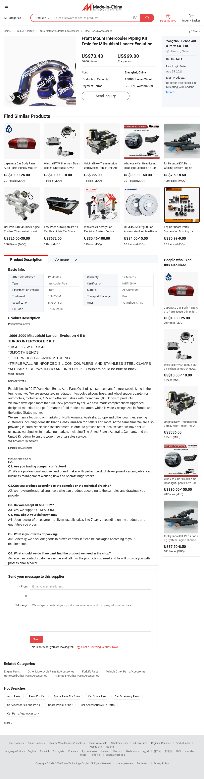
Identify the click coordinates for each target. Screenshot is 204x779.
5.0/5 (179, 58)
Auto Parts (14, 696)
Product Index (183, 743)
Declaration (143, 763)
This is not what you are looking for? (52, 647)
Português (58, 751)
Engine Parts (12, 671)
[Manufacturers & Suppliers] (102, 7)
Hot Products (16, 743)
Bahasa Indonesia (115, 754)
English (32, 751)
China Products (36, 743)
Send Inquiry (106, 96)
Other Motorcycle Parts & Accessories (51, 671)
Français (73, 751)
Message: (21, 605)
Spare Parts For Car (60, 705)
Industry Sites (139, 743)
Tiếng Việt (95, 754)
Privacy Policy (161, 763)
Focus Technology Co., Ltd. (76, 763)
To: (26, 596)
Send (36, 639)
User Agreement (124, 763)
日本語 (168, 751)
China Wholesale (98, 743)
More (169, 92)
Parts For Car (37, 696)
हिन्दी (178, 751)
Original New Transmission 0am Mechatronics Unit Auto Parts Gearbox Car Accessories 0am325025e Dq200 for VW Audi (181, 424)
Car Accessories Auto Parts (98, 705)
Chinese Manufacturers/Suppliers (67, 743)
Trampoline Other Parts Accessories (77, 675)
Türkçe (82, 754)
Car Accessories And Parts (23, 705)
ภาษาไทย (190, 751)
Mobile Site (96, 746)
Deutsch (117, 751)
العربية (146, 751)
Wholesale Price (119, 743)
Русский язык (89, 751)
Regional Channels (161, 743)
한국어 (157, 751)
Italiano (105, 751)
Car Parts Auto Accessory (23, 713)
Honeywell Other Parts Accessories (25, 675)
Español (44, 751)
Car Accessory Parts (127, 696)
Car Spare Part (97, 696)
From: (23, 586)
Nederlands (132, 751)
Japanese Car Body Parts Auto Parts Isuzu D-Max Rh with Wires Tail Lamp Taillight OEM (181, 310)
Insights (110, 746)
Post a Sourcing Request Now (97, 647)
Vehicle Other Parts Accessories (125, 671)
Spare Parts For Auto (67, 696)
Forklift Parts (90, 671)
